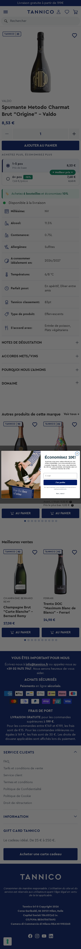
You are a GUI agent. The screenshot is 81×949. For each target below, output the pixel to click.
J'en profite (60, 482)
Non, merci (60, 494)
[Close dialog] (77, 454)
